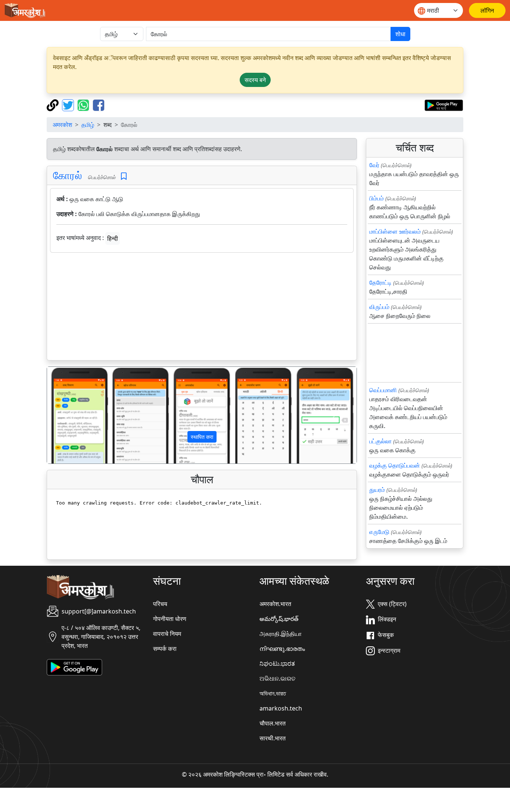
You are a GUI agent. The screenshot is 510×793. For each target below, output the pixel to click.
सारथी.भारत (272, 738)
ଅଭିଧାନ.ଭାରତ (277, 678)
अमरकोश (62, 125)
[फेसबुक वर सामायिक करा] (99, 104)
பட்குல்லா (380, 441)
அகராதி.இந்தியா (280, 634)
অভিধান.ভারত (272, 693)
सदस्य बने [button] (255, 80)
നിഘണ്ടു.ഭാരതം (282, 648)
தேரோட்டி (380, 282)
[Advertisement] (202, 308)
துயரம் (377, 490)
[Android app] (74, 666)
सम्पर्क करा (165, 648)
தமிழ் (87, 125)
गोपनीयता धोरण (169, 619)
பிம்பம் (376, 198)
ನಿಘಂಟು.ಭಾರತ (277, 663)
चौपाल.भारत (272, 723)
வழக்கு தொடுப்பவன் (394, 465)
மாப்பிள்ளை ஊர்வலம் (395, 231)
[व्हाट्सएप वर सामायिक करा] (84, 104)
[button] (70, 415)
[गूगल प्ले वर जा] (443, 104)
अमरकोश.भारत (275, 604)
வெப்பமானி (383, 390)
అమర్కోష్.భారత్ (278, 619)
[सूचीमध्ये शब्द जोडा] (124, 176)
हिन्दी (112, 238)
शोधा (400, 34)
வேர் (374, 165)
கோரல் (67, 175)
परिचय (160, 604)
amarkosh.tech (280, 708)
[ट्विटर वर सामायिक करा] (69, 104)
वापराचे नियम (167, 634)
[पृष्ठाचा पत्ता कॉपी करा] (53, 104)
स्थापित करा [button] (202, 436)
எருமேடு (379, 532)
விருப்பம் (379, 307)
